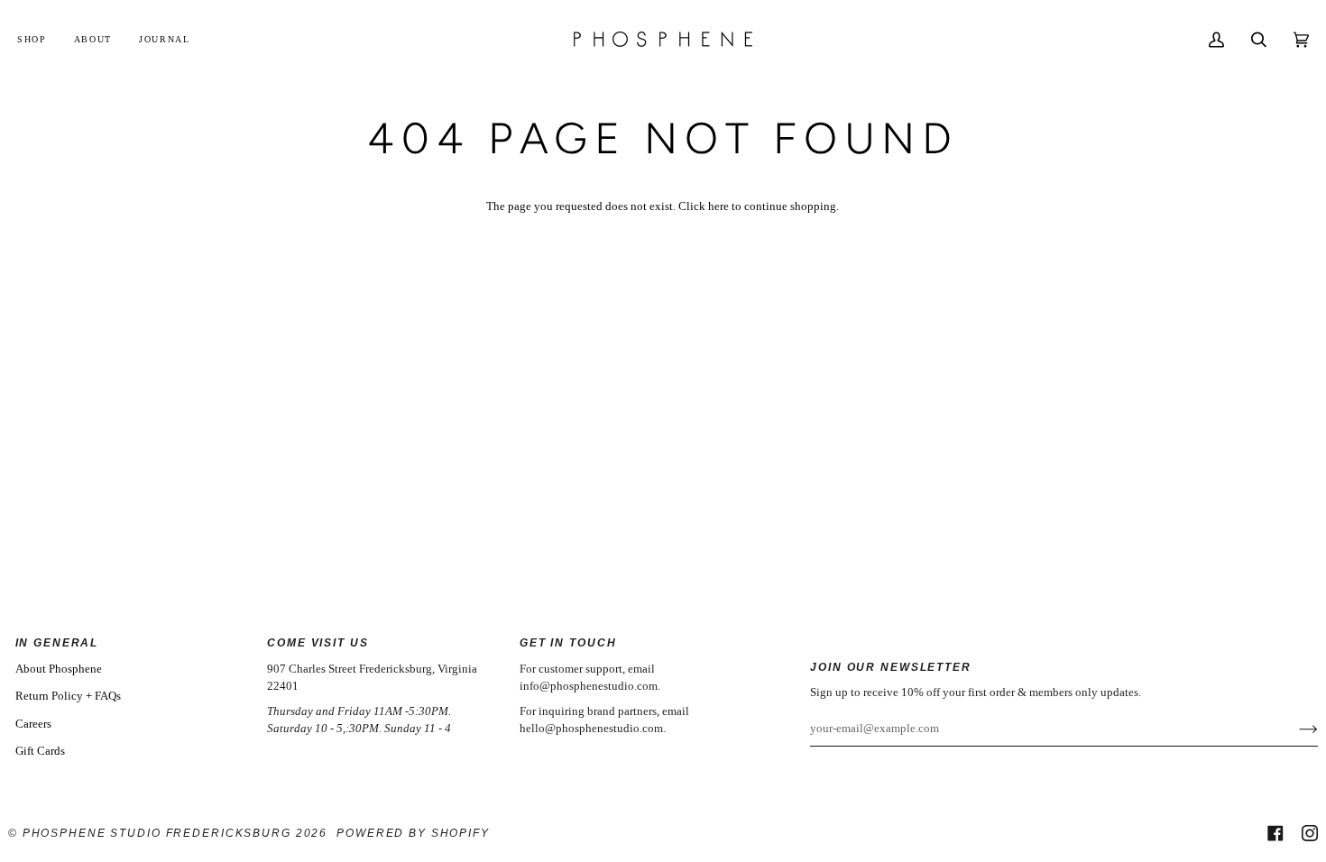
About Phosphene (58, 668)
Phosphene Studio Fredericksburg (159, 833)
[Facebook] (1275, 833)
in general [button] (57, 642)
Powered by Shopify (413, 833)
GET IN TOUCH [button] (568, 642)
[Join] (1294, 728)
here (718, 206)
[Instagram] (1310, 833)
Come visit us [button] (317, 642)
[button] (38, 39)
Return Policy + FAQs (68, 695)
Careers (33, 723)
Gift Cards (40, 750)
